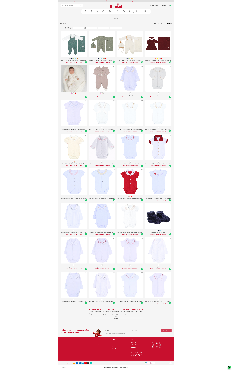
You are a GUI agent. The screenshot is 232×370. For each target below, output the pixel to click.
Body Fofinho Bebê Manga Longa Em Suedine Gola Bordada (102, 129)
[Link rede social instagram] (153, 343)
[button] (170, 363)
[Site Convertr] (65, 367)
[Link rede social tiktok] (160, 343)
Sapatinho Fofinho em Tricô (158, 232)
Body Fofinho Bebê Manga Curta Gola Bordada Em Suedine (158, 129)
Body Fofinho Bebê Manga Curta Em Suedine (73, 164)
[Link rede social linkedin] (156, 346)
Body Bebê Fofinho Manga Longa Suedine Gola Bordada (74, 232)
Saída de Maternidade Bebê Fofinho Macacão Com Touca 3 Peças (102, 60)
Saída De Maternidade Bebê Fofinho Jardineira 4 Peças (130, 60)
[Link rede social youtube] (153, 346)
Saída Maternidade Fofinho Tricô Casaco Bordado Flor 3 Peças (74, 95)
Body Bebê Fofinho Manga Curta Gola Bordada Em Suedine (74, 129)
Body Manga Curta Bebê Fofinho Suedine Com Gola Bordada (130, 267)
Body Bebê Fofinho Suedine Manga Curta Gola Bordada (130, 164)
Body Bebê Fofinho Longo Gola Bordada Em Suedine (130, 232)
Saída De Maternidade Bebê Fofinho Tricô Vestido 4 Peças (158, 60)
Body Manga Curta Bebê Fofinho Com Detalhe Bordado (130, 301)
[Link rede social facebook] (156, 343)
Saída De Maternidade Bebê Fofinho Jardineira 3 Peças (74, 60)
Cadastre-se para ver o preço (74, 62)
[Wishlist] (163, 5)
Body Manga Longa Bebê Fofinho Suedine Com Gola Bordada (74, 267)
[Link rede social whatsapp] (160, 346)
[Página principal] (116, 5)
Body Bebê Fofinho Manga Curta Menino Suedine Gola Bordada (130, 129)
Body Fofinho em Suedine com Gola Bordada (101, 232)
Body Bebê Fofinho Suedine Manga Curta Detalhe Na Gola (130, 198)
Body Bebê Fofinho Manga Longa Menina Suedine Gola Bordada (158, 95)
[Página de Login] (154, 5)
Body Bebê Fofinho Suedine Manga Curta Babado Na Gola (74, 198)
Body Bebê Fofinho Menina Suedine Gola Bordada (158, 198)
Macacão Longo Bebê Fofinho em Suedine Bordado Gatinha (102, 95)
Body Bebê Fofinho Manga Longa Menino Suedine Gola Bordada (130, 95)
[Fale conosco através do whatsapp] (229, 367)
